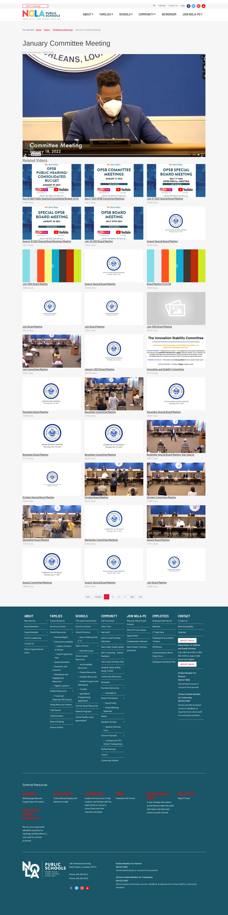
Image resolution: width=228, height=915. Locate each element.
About (28, 616)
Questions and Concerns (59, 668)
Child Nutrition (56, 716)
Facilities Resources (88, 676)
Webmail (156, 626)
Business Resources (110, 688)
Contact (184, 616)
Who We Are (29, 621)
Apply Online (132, 635)
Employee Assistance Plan (163, 662)
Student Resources (58, 691)
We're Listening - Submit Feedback (112, 654)
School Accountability (63, 641)
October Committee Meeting (161, 497)
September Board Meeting (36, 539)
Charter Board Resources (87, 705)
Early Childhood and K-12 (87, 639)
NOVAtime (157, 647)
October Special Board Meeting (38, 497)
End (140, 597)
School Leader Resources (82, 658)
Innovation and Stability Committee (165, 369)
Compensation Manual (137, 641)
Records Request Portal (158, 795)
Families (56, 616)
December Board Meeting (35, 411)
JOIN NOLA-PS (136, 616)
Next (132, 597)
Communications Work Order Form (162, 654)
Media (104, 716)
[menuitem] (88, 14)
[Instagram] (198, 6)
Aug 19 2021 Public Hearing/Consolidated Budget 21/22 (51, 198)
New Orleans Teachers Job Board (137, 649)
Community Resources (111, 676)
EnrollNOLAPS (94, 793)
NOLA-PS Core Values (136, 630)
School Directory (57, 621)
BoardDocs (30, 793)
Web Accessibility (185, 626)
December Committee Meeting (100, 411)
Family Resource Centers (61, 704)
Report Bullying (57, 721)
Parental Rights (61, 637)
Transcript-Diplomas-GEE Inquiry (62, 698)
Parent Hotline (56, 727)
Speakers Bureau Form (112, 729)
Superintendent (31, 632)
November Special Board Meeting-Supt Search (170, 454)
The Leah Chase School (86, 621)
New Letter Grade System (112, 647)
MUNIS (120, 793)
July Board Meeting (32, 326)
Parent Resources (58, 632)
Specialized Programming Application (84, 697)
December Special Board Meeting (164, 411)
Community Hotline (109, 760)
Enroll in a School (57, 626)
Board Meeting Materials (111, 709)
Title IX (104, 754)
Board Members (31, 626)
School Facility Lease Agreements (85, 719)
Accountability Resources (85, 666)
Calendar (162, 5)
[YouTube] (203, 6)
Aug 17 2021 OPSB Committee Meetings (104, 198)
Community (109, 616)
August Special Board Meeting (162, 241)
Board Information (109, 698)
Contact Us (173, 5)
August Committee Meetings (37, 582)
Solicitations (110, 693)
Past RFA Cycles (86, 650)
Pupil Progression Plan (64, 656)
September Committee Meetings (101, 539)
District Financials (109, 735)
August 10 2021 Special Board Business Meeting (47, 241)
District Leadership (32, 638)
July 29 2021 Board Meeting (99, 241)
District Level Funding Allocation (110, 640)
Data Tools (106, 626)
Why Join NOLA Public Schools (136, 623)
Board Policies (63, 793)
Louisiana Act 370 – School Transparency (113, 742)
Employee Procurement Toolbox (162, 640)
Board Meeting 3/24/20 (159, 283)
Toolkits (83, 689)
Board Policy (110, 703)
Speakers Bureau (109, 722)
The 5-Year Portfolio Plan (112, 662)
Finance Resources (88, 672)
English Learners (61, 685)
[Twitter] (193, 6)
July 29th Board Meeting (35, 283)
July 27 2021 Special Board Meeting (165, 198)
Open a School (82, 645)
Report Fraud (186, 793)
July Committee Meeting (35, 369)
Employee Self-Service (162, 621)
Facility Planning (108, 749)
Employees (160, 616)
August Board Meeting (158, 539)
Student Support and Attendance (88, 683)
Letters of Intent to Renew (63, 648)
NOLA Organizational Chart (33, 651)
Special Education (62, 662)
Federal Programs (83, 711)
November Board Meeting (35, 454)
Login (182, 5)
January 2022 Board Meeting (99, 369)
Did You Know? (107, 621)
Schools (82, 616)
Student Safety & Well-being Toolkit (111, 669)
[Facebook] (188, 6)
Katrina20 (105, 632)
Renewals (105, 682)
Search (154, 5)
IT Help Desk (158, 632)
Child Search (55, 710)
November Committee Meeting (100, 454)
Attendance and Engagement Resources (60, 678)
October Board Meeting (96, 497)
